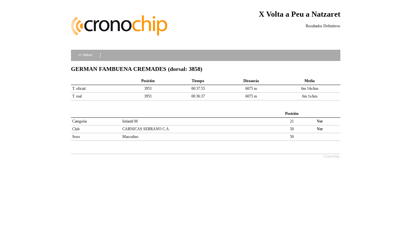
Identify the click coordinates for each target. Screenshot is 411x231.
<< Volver (85, 55)
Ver (320, 121)
